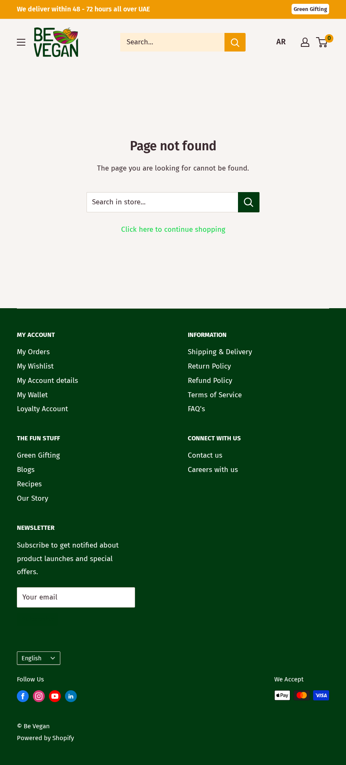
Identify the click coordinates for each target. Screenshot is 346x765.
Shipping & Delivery (220, 351)
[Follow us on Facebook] (23, 698)
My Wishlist (35, 366)
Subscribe (37, 619)
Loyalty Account (42, 408)
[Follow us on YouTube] (55, 698)
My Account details (47, 380)
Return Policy (209, 366)
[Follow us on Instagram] (39, 698)
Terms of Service (215, 395)
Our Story (32, 498)
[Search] (235, 42)
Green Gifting (310, 9)
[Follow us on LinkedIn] (71, 698)
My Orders (33, 351)
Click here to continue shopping (173, 229)
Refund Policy (210, 380)
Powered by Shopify (45, 738)
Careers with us (213, 469)
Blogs (26, 469)
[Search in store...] (249, 202)
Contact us (205, 455)
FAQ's (196, 408)
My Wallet (32, 395)
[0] (322, 42)
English (31, 658)
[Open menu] (21, 42)
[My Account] (305, 42)
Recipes (29, 484)
